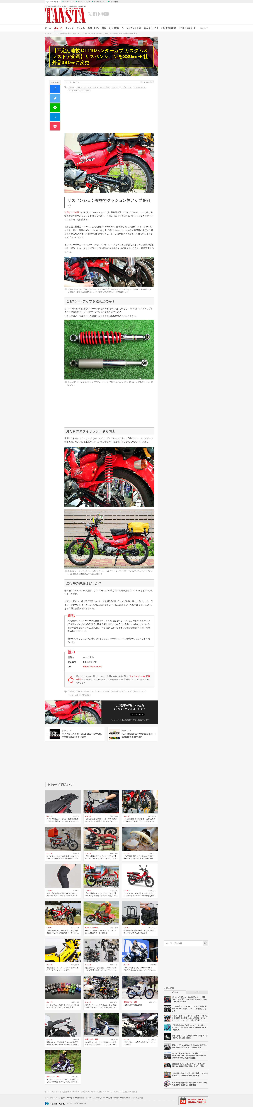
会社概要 (80, 1098)
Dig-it (71, 1098)
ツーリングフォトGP (131, 28)
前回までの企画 (71, 212)
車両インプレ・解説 (97, 28)
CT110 (71, 87)
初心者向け (114, 28)
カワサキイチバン (99, 2)
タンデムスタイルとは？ (56, 1098)
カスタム (79, 82)
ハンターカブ (73, 91)
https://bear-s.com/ (92, 666)
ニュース (58, 28)
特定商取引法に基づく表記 (132, 1098)
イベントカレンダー (188, 28)
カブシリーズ (126, 87)
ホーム (48, 28)
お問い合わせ (113, 1098)
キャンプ (69, 28)
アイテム (81, 28)
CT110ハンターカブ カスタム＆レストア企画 (93, 87)
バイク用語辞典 (169, 28)
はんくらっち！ (151, 28)
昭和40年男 (113, 2)
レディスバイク (68, 2)
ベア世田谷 (85, 91)
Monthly (197, 992)
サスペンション (139, 87)
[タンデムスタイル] (65, 15)
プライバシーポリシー (96, 1098)
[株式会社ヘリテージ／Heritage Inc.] (55, 1103)
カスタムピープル (84, 2)
